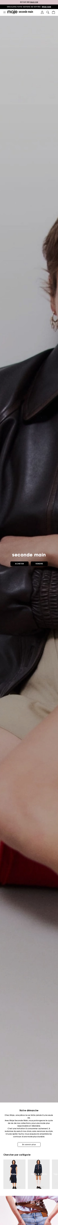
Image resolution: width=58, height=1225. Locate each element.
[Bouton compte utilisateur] (42, 12)
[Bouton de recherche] (48, 12)
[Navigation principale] (4, 12)
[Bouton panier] (53, 12)
